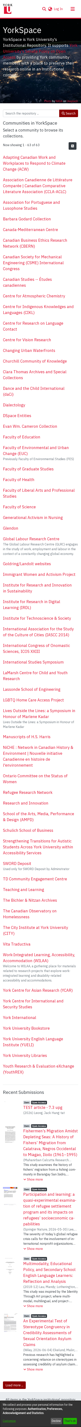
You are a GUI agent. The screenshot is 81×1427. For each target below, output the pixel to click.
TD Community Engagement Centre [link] (35, 879)
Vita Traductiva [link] (16, 944)
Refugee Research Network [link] (27, 792)
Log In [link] (58, 9)
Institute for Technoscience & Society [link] (37, 618)
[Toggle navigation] (72, 9)
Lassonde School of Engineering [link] (31, 689)
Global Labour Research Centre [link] (31, 538)
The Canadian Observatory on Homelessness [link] (30, 913)
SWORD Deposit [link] (17, 863)
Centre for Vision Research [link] (27, 339)
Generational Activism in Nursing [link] (33, 517)
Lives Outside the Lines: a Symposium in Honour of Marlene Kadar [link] (39, 713)
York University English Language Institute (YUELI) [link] (33, 1041)
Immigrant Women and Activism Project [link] (39, 574)
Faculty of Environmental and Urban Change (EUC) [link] (36, 450)
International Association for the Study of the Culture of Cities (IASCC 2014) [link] (38, 631)
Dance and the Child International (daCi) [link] (33, 391)
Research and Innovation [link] (25, 803)
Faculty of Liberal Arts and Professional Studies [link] (39, 493)
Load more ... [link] (14, 1385)
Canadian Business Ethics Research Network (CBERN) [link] (35, 243)
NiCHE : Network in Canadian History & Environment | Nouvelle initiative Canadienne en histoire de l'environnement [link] (38, 756)
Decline (56, 1421)
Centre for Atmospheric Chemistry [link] (34, 296)
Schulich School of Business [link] (28, 830)
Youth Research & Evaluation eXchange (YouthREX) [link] (38, 1069)
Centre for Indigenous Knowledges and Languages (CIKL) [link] (38, 309)
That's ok (70, 1421)
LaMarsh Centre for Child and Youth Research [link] (35, 675)
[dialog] (40, 1414)
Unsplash (72, 101)
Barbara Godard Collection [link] (27, 219)
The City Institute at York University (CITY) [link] (35, 930)
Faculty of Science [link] (19, 507)
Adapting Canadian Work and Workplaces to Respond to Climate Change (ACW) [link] (34, 163)
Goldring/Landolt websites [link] (27, 563)
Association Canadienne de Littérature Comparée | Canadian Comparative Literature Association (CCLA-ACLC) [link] (37, 185)
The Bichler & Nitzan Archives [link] (30, 900)
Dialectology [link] (14, 405)
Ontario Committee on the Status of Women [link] (35, 778)
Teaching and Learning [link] (23, 889)
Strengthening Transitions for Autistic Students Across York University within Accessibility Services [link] (38, 846)
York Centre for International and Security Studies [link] (33, 1004)
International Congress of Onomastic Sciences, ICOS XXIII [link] (36, 648)
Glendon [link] (10, 528)
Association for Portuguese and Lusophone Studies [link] (31, 205)
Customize (9, 1421)
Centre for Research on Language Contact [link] (33, 326)
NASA (59, 101)
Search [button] (70, 113)
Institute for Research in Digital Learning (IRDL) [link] (31, 604)
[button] (44, 9)
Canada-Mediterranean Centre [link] (30, 229)
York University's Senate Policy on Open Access (40, 51)
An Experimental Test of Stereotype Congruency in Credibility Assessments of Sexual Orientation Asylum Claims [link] (47, 1332)
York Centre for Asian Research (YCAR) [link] (38, 990)
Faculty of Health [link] (18, 479)
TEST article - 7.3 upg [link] (42, 1107)
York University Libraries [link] (25, 1055)
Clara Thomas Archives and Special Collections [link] (34, 374)
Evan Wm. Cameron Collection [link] (30, 426)
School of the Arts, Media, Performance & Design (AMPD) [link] (38, 816)
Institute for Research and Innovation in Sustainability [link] (37, 588)
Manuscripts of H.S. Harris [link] (27, 736)
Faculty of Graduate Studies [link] (28, 469)
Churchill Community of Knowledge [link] (35, 361)
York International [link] (19, 1017)
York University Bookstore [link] (26, 1028)
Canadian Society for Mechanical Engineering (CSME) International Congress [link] (33, 262)
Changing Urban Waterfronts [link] (29, 350)
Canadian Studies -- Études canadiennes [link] (27, 282)
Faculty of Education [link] (21, 437)
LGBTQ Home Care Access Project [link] (33, 700)
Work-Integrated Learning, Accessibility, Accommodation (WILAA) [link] (39, 957)
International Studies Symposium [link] (33, 662)
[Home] (7, 9)
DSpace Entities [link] (17, 415)
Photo (48, 101)
